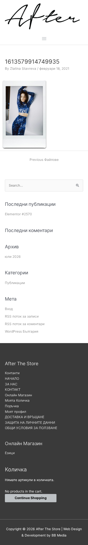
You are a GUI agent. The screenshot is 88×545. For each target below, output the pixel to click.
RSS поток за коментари (24, 324)
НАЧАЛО (12, 379)
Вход (9, 309)
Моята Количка (17, 400)
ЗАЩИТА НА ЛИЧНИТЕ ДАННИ (30, 422)
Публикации (15, 283)
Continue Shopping (31, 498)
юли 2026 (13, 257)
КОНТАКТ (13, 389)
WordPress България (21, 331)
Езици (10, 453)
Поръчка (12, 406)
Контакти (12, 373)
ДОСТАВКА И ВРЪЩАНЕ (24, 417)
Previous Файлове (44, 160)
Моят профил (15, 412)
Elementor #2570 (18, 214)
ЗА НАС (11, 384)
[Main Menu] (44, 39)
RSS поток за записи (22, 316)
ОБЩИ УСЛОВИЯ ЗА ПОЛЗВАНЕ (31, 428)
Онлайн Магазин (18, 395)
